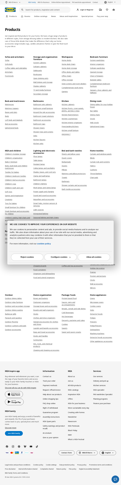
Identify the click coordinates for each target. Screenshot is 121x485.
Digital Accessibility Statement (89, 469)
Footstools (9, 76)
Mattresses (9, 104)
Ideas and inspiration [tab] (69, 16)
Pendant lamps (39, 164)
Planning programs (100, 399)
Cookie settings (51, 465)
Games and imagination (14, 195)
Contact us (47, 376)
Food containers (39, 270)
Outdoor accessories (13, 330)
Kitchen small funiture (70, 130)
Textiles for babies (12, 172)
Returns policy (61, 469)
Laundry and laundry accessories (45, 328)
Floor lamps (37, 156)
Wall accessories (96, 284)
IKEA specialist (98, 390)
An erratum (47, 433)
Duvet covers (67, 158)
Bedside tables (95, 80)
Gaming (65, 91)
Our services (98, 376)
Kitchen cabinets (68, 104)
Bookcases (37, 74)
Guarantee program (50, 412)
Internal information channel (28, 469)
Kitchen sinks (38, 143)
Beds (7, 116)
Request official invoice (51, 390)
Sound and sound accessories (44, 195)
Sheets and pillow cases (71, 154)
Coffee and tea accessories (72, 266)
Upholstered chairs (97, 126)
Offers (70, 399)
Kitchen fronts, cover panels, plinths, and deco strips (73, 109)
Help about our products (52, 394)
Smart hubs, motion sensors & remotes (45, 204)
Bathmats (65, 181)
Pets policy (72, 469)
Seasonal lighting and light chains (46, 217)
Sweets (64, 328)
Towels (64, 177)
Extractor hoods (96, 314)
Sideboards (37, 70)
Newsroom (72, 421)
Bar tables (94, 111)
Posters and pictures (98, 276)
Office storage (67, 80)
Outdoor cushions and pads (15, 326)
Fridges (93, 318)
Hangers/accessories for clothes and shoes (45, 323)
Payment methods (50, 385)
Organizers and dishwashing (44, 274)
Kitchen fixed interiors (70, 115)
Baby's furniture (11, 162)
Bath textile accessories (71, 189)
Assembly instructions (51, 417)
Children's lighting (40, 184)
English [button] (110, 2)
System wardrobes (97, 60)
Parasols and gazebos (13, 318)
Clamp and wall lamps (41, 176)
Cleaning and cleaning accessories (46, 350)
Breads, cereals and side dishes (74, 309)
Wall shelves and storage (42, 82)
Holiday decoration (97, 268)
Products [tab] (13, 16)
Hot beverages (67, 316)
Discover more (10, 428)
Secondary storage (40, 94)
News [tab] (53, 16)
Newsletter (72, 417)
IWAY (70, 435)
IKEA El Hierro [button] (13, 2)
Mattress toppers (12, 108)
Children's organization (13, 158)
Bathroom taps (39, 124)
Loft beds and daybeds (14, 120)
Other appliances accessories (101, 341)
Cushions (93, 170)
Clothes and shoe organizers (44, 318)
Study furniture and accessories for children (17, 212)
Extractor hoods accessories (101, 337)
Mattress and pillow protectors (74, 173)
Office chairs (66, 76)
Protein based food (69, 298)
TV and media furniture (42, 90)
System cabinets (39, 63)
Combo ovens (95, 306)
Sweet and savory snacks (71, 332)
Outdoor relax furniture (14, 302)
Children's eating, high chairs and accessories (17, 219)
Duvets (64, 166)
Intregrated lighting (40, 213)
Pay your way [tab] (102, 16)
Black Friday (72, 430)
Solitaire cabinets (40, 66)
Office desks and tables (71, 72)
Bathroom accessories (42, 120)
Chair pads (94, 177)
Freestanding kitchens (70, 126)
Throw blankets (96, 173)
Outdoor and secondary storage (17, 306)
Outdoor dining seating (14, 310)
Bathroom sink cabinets (42, 104)
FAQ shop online (49, 403)
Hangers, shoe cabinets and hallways (100, 91)
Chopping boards (39, 266)
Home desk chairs (68, 64)
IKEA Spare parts (49, 421)
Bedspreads (66, 162)
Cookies (65, 324)
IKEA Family (32, 2)
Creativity (8, 199)
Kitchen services (99, 385)
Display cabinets (39, 86)
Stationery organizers (41, 302)
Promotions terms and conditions (100, 465)
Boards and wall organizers (43, 310)
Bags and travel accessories (44, 332)
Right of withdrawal (50, 408)
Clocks (92, 280)
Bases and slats (11, 112)
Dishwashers (95, 330)
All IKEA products (74, 385)
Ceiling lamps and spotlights (44, 168)
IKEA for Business (44, 2)
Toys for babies (11, 203)
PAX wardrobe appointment (81, 2)
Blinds (92, 158)
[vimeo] (25, 447)
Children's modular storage (15, 154)
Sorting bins (37, 340)
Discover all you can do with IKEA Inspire (20, 388)
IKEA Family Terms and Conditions (16, 473)
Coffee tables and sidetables (16, 68)
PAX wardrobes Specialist (102, 394)
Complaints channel (47, 469)
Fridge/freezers (96, 326)
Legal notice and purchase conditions (17, 465)
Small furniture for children (15, 207)
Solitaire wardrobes (97, 68)
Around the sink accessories (44, 112)
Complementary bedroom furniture (100, 85)
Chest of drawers (96, 76)
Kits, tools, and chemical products (42, 345)
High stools (94, 122)
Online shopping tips (50, 399)
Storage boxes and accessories (45, 306)
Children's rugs (10, 184)
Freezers (93, 322)
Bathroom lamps (39, 180)
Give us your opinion (50, 437)
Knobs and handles (40, 336)
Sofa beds (9, 64)
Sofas (7, 60)
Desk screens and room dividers (74, 84)
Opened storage (96, 72)
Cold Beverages (68, 312)
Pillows (64, 170)
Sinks (35, 136)
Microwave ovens (97, 302)
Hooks (35, 314)
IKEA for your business (76, 403)
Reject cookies (27, 257)
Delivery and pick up (100, 381)
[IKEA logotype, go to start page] (10, 10)
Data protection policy (66, 465)
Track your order (49, 381)
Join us (70, 381)
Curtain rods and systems (100, 162)
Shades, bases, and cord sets (44, 172)
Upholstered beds (11, 128)
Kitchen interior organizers (72, 122)
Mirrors (93, 288)
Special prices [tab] (87, 16)
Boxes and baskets (40, 298)
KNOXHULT (66, 134)
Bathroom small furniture (43, 108)
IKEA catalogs (73, 390)
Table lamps (38, 160)
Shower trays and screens (43, 132)
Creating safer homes (76, 412)
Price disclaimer (10, 469)
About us (71, 376)
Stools (92, 119)
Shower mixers (39, 128)
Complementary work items (72, 88)
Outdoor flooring (11, 322)
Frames (93, 272)
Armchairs (9, 72)
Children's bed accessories (15, 180)
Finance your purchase (101, 403)
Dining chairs (95, 115)
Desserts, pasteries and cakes (73, 320)
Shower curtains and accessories (74, 185)
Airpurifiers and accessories (43, 199)
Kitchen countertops (70, 119)
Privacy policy (81, 465)
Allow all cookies (93, 257)
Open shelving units (40, 78)
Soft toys (8, 192)
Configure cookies (59, 257)
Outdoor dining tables (13, 298)
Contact (95, 2)
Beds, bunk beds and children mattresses (16, 167)
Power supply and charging (43, 191)
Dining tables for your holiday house (101, 105)
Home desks (66, 60)
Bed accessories (11, 124)
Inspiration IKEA (74, 394)
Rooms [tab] (27, 16)
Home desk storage (69, 68)
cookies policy (44, 244)
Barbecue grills (10, 314)
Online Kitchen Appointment (60, 2)
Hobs (92, 310)
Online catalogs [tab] (40, 16)
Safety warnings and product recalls (54, 427)
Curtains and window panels (101, 154)
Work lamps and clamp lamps (44, 188)
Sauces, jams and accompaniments (68, 303)
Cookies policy (38, 465)
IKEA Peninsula (73, 426)
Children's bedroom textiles (15, 176)
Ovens (92, 298)
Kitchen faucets (39, 140)
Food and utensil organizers (44, 277)
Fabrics (92, 166)
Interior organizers (97, 64)
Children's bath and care (14, 188)
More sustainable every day (78, 408)
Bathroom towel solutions (43, 116)
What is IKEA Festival (76, 439)
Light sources (38, 210)
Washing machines (97, 333)
